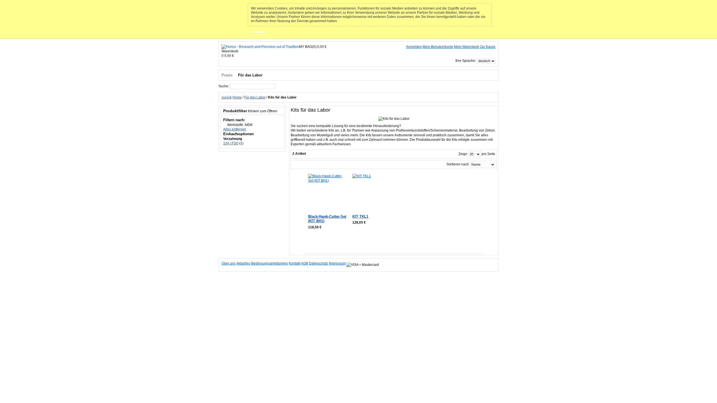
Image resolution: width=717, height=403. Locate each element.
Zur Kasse (487, 47)
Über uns (229, 263)
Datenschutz (318, 263)
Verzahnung (232, 139)
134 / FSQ (230, 143)
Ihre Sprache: (465, 61)
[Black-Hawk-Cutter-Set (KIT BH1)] (327, 193)
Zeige (462, 154)
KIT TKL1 (360, 216)
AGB (304, 263)
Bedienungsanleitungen (269, 263)
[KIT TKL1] (371, 193)
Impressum (337, 263)
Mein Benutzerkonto (438, 47)
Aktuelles (243, 263)
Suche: (223, 86)
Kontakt (294, 263)
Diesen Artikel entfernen (224, 124)
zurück (227, 97)
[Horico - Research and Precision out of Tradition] (260, 46)
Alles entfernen (234, 129)
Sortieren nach (457, 164)
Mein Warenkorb (466, 47)
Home (237, 97)
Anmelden (414, 47)
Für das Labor (255, 97)
